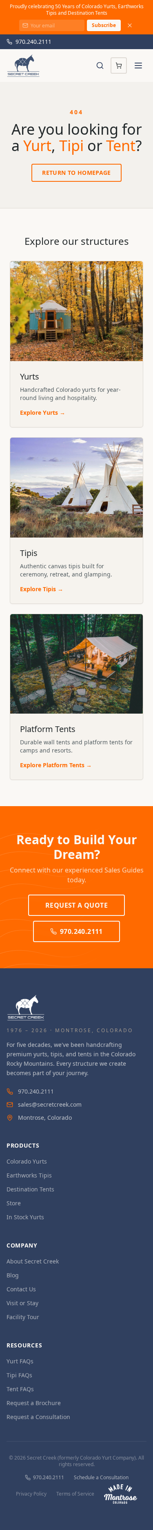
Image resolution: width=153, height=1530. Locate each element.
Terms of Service (75, 1494)
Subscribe (104, 25)
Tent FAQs (20, 1389)
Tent (120, 146)
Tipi (71, 146)
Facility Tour (23, 1317)
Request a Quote (76, 905)
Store (14, 1203)
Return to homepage (76, 172)
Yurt (37, 146)
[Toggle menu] (138, 65)
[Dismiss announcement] (130, 25)
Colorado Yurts (27, 1161)
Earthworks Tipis (29, 1175)
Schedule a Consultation (101, 1477)
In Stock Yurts (25, 1217)
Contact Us (21, 1289)
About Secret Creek (33, 1261)
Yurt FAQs (20, 1361)
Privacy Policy (31, 1494)
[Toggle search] (100, 65)
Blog (13, 1275)
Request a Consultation (38, 1417)
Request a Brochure (34, 1403)
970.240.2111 (33, 41)
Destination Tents (30, 1189)
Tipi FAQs (19, 1375)
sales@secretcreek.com (50, 1104)
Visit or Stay (22, 1303)
